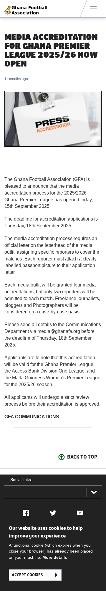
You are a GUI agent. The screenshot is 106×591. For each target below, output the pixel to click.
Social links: (21, 479)
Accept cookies (27, 574)
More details (54, 557)
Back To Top (82, 457)
